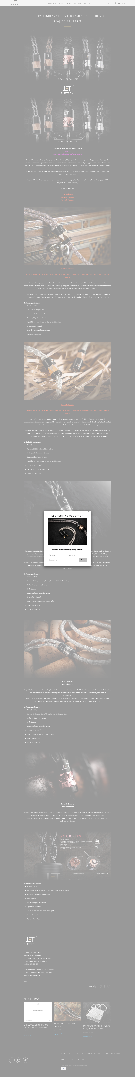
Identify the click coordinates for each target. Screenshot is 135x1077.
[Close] (89, 512)
